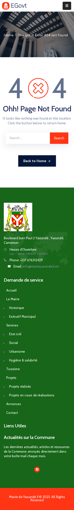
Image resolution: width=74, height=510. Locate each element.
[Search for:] (28, 138)
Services (12, 325)
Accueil (11, 290)
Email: (36, 266)
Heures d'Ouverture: (23, 249)
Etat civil (15, 334)
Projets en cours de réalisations (31, 395)
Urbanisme (17, 351)
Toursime (13, 369)
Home (8, 35)
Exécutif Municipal (22, 316)
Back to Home (34, 161)
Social (13, 343)
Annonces (13, 404)
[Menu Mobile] (67, 6)
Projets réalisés (20, 386)
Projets (11, 378)
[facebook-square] (37, 469)
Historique (16, 308)
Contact (12, 413)
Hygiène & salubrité (23, 360)
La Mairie (12, 299)
